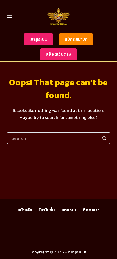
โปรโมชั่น (47, 210)
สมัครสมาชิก (75, 39)
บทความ (69, 210)
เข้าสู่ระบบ (38, 39)
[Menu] (9, 15)
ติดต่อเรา (91, 210)
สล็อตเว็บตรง (58, 54)
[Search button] (104, 138)
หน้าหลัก (25, 210)
